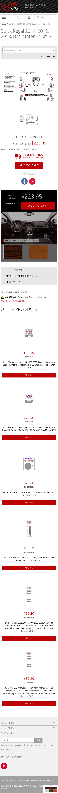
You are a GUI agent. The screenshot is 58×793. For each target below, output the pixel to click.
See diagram (33, 240)
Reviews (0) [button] (13, 282)
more (29, 374)
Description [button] (14, 270)
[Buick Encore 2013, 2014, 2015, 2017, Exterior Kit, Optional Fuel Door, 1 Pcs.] (29, 464)
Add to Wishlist (29, 174)
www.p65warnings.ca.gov (13, 300)
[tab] (29, 270)
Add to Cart (29, 165)
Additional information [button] (22, 276)
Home (3, 24)
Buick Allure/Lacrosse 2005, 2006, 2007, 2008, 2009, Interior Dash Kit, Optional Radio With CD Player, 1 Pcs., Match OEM (29, 428)
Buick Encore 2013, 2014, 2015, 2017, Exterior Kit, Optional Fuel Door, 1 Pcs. (29, 493)
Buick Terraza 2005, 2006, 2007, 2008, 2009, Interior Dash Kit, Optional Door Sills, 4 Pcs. (29, 559)
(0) (42, 17)
